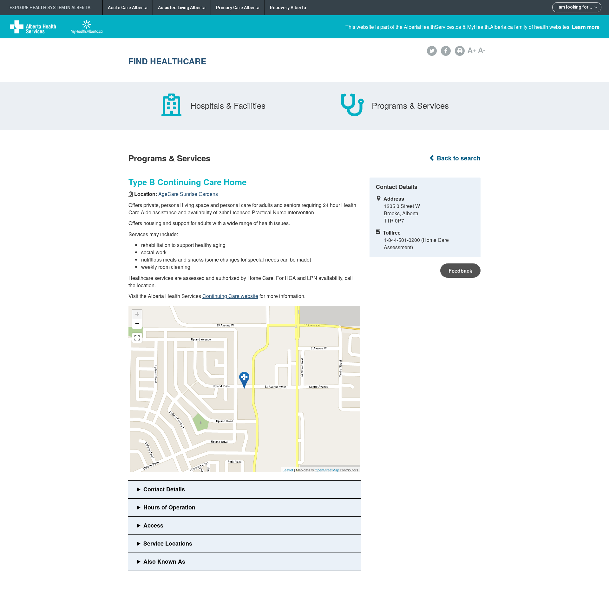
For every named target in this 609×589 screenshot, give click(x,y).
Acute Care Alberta (127, 7)
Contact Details (164, 489)
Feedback (460, 270)
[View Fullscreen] (137, 338)
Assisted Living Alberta (182, 7)
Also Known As (164, 561)
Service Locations (167, 543)
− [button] (137, 324)
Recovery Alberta (288, 7)
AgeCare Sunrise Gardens (188, 193)
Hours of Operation (169, 507)
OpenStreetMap (327, 469)
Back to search (458, 158)
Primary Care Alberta (237, 7)
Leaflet (288, 469)
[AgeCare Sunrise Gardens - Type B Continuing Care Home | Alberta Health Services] (244, 380)
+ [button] (137, 314)
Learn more (585, 26)
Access (153, 525)
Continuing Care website (230, 296)
